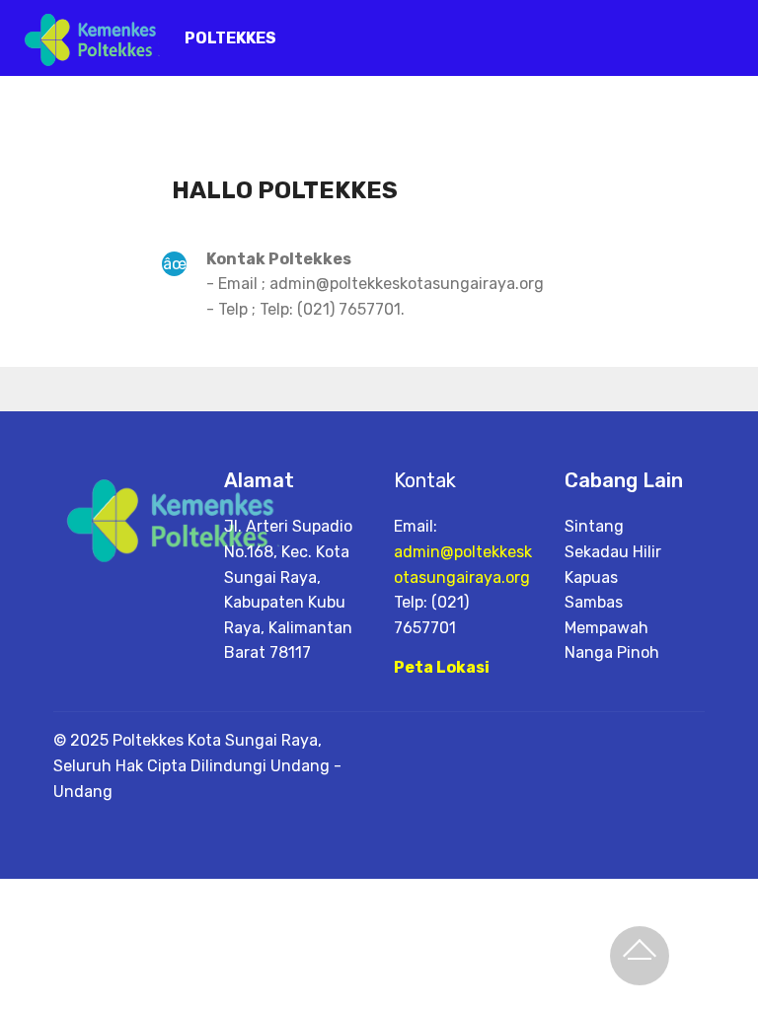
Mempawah (606, 627)
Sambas (594, 602)
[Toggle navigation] (727, 32)
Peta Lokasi (442, 667)
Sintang (594, 526)
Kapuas (591, 577)
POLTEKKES (230, 38)
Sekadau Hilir (613, 551)
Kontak (425, 480)
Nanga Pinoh (612, 652)
